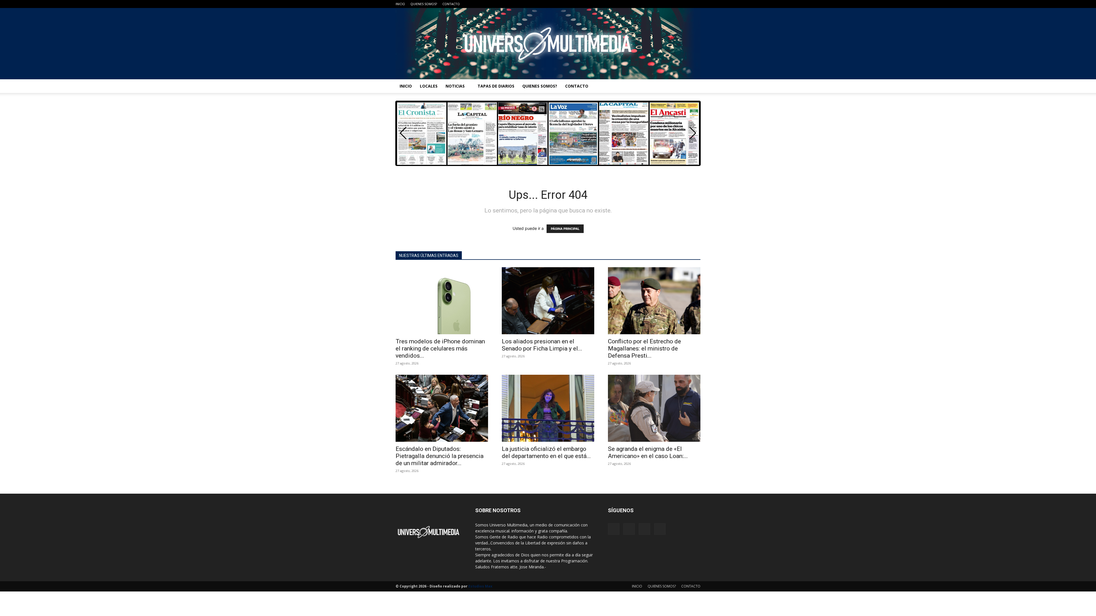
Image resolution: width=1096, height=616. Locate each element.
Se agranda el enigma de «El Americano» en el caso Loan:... (648, 452)
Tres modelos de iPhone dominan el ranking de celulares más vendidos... (440, 348)
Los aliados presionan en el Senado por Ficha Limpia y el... (542, 345)
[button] (693, 133)
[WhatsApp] (696, 4)
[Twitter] (686, 4)
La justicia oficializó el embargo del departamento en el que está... (546, 452)
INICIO (400, 4)
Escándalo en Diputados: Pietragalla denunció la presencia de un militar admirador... (439, 456)
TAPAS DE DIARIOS (496, 86)
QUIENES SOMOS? (423, 4)
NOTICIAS (455, 86)
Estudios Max (480, 586)
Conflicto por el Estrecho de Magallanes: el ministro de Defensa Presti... (644, 348)
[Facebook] (668, 4)
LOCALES (429, 86)
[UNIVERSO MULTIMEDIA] (548, 43)
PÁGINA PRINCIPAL (565, 229)
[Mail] (677, 4)
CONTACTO (451, 4)
